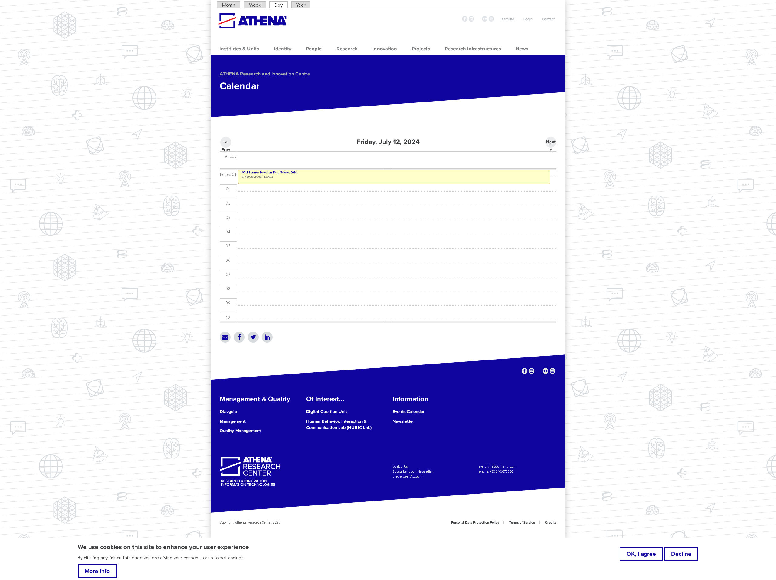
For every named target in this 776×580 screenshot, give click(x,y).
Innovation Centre (252, 20)
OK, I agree (641, 554)
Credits (550, 523)
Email (225, 337)
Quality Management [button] (240, 430)
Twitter (253, 337)
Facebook (239, 337)
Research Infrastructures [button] (473, 49)
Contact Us (400, 466)
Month (228, 5)
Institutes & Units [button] (239, 49)
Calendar (240, 86)
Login (528, 19)
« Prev (225, 143)
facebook (465, 19)
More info (97, 571)
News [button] (522, 49)
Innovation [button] (384, 49)
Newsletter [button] (403, 421)
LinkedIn (267, 337)
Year (300, 5)
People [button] (314, 49)
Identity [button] (282, 49)
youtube (491, 19)
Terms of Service (522, 523)
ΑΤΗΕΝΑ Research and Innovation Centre (265, 74)
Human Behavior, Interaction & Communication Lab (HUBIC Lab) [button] (339, 425)
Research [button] (347, 49)
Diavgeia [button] (228, 411)
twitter (478, 19)
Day (281, 5)
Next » (551, 143)
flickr (485, 19)
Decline (681, 554)
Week (255, 5)
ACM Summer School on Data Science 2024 (269, 172)
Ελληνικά (507, 19)
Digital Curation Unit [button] (326, 411)
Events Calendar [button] (409, 411)
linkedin (471, 19)
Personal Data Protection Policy (475, 523)
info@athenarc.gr (502, 466)
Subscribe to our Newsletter (413, 471)
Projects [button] (421, 49)
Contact (548, 19)
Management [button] (233, 421)
